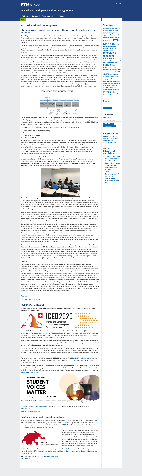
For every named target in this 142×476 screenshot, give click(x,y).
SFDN (97, 420)
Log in (115, 3)
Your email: (107, 117)
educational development (111, 37)
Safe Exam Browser (110, 81)
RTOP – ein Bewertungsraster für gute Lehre (112, 174)
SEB (119, 81)
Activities (25, 16)
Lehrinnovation (114, 61)
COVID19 (105, 34)
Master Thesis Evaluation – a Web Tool (112, 181)
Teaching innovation (113, 89)
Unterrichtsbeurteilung (110, 93)
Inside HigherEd (108, 140)
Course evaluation (113, 32)
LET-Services (108, 63)
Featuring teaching (48, 16)
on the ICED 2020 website (30, 372)
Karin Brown (37, 462)
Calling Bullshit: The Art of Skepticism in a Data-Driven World (112, 159)
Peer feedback (107, 78)
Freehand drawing (108, 50)
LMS (116, 63)
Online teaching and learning (111, 76)
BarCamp (117, 28)
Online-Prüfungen (109, 68)
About (61, 16)
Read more (24, 296)
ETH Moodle (111, 42)
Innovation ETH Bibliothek (110, 139)
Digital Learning (114, 34)
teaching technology (109, 91)
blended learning (108, 30)
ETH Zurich (117, 44)
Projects (35, 16)
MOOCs (106, 65)
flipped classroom (109, 48)
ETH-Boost (110, 41)
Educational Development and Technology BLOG (47, 10)
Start (22, 19)
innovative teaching (109, 54)
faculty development (109, 46)
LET (64, 425)
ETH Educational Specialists (109, 151)
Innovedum (109, 58)
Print (120, 3)
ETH (104, 41)
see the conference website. (51, 456)
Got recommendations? (110, 142)
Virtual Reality (107, 95)
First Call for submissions (80, 358)
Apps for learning (108, 28)
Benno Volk (37, 299)
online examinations (108, 71)
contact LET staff (42, 406)
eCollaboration (107, 35)
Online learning (113, 74)
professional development (110, 79)
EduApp (114, 35)
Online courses (116, 69)
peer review (114, 78)
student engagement (109, 83)
